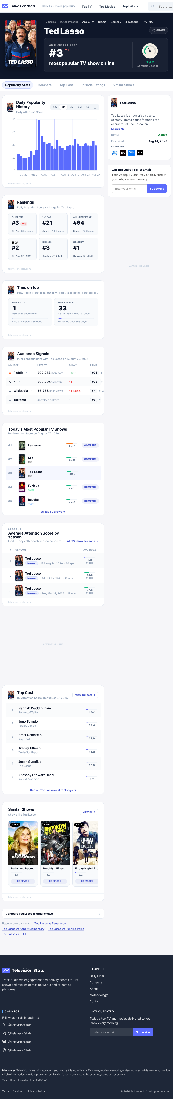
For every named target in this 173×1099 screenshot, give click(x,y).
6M (80, 107)
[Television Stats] (19, 6)
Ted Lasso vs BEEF (14, 934)
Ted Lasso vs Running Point (66, 928)
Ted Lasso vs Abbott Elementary (23, 928)
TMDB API (42, 1080)
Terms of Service (12, 1091)
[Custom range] (95, 107)
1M (63, 107)
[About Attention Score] (161, 66)
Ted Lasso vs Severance (50, 923)
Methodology (99, 995)
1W (55, 107)
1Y (87, 107)
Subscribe (157, 188)
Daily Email (97, 976)
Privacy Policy (36, 1091)
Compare (96, 982)
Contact (95, 1001)
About (94, 988)
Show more (118, 129)
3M (71, 107)
